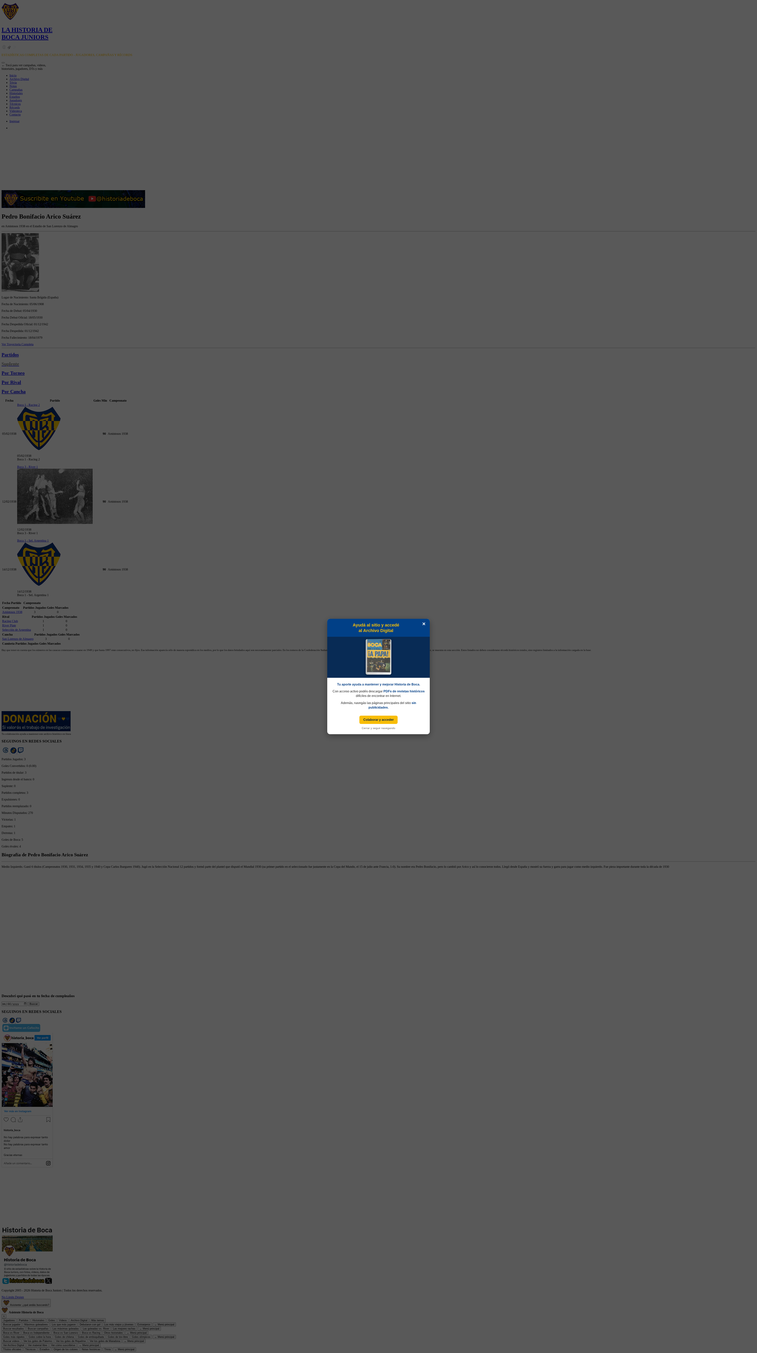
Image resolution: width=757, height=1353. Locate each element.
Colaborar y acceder (378, 719)
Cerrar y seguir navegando (378, 728)
